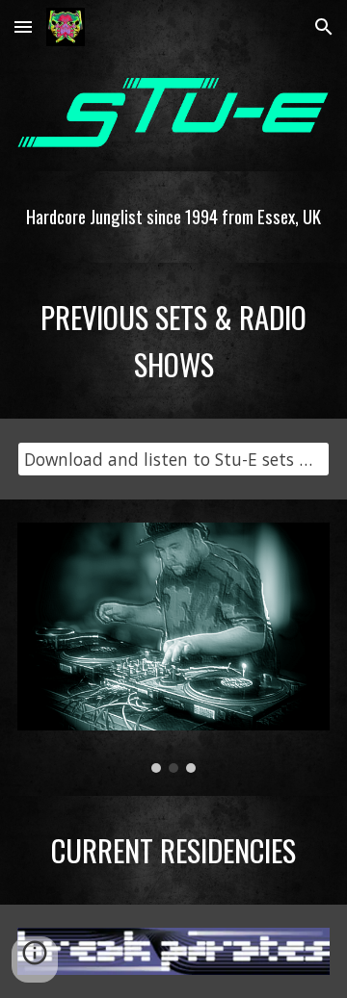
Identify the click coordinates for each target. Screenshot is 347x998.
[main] (173, 217)
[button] (23, 26)
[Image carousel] (173, 648)
